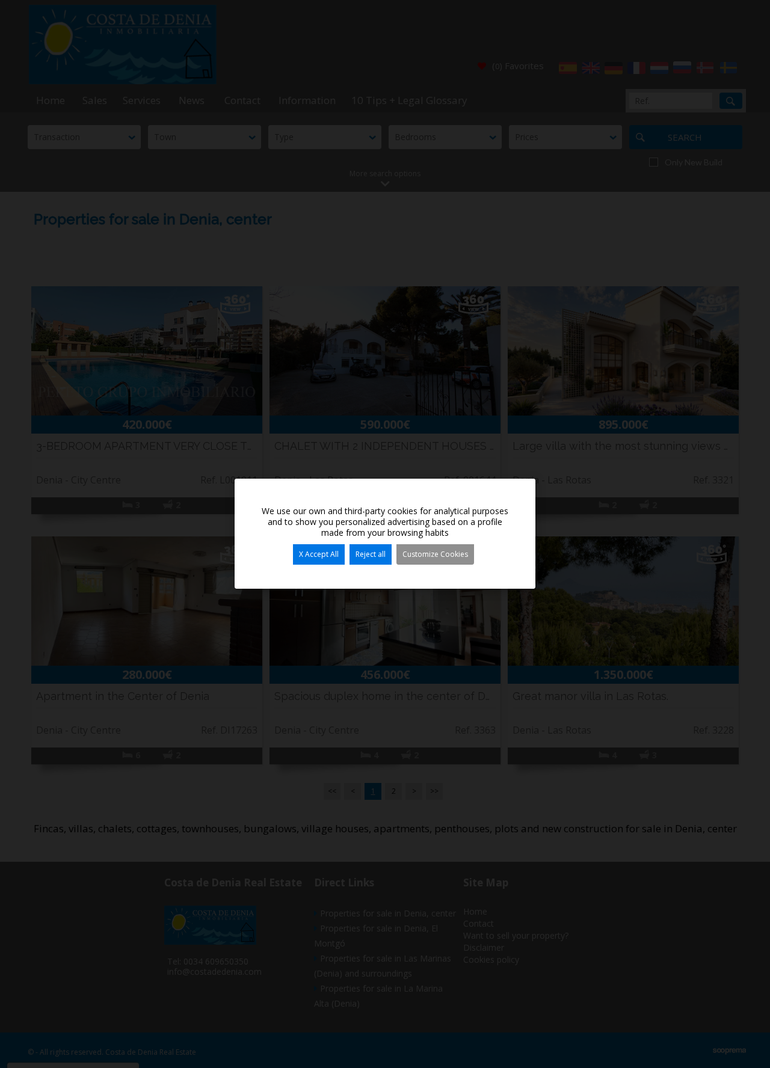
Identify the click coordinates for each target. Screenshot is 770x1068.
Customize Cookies (435, 554)
